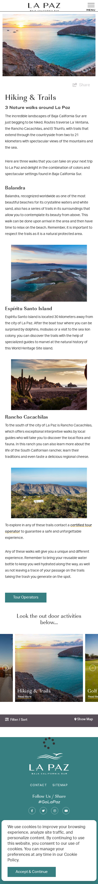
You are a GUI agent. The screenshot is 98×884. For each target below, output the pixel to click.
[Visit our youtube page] (66, 810)
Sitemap (60, 785)
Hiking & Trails (34, 690)
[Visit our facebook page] (32, 810)
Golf (92, 690)
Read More (24, 696)
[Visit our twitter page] (43, 810)
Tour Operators (25, 597)
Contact (38, 785)
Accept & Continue (32, 872)
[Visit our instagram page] (54, 810)
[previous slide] (5, 668)
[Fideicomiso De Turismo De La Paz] (44, 7)
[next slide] (92, 668)
